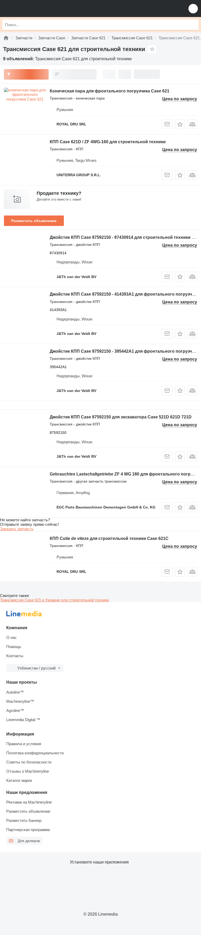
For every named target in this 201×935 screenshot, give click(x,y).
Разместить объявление (34, 221)
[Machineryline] (6, 38)
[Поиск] (193, 24)
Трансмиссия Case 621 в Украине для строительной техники (54, 600)
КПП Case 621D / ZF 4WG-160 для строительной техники (108, 142)
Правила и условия (23, 744)
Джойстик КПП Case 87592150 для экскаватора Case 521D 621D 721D (121, 417)
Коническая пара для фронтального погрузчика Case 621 (109, 91)
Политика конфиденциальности (35, 753)
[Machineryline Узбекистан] (36, 8)
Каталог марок (19, 780)
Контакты (14, 656)
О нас (11, 637)
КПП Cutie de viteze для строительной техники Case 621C (109, 538)
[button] (193, 8)
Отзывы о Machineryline (27, 771)
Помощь (13, 646)
